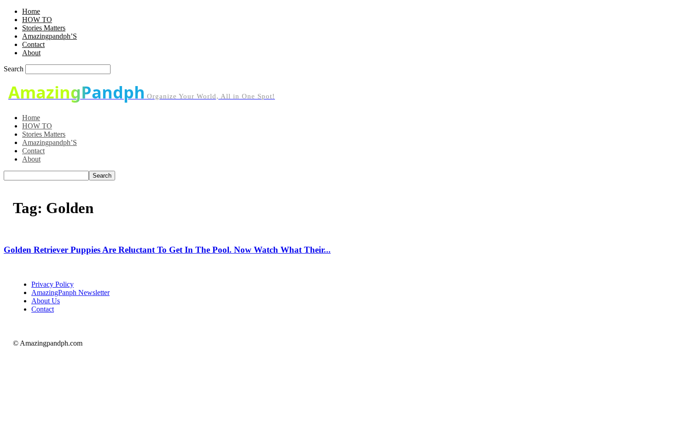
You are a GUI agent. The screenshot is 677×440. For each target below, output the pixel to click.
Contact (33, 44)
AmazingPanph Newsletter (70, 292)
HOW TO (37, 19)
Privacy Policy (52, 284)
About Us (45, 301)
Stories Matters (43, 28)
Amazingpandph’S (49, 36)
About (31, 53)
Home (31, 11)
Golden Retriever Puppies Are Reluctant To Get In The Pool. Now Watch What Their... (167, 250)
